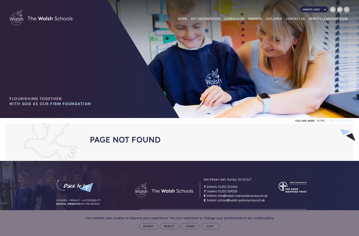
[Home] (41, 17)
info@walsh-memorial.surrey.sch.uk (242, 196)
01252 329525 (227, 191)
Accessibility (92, 200)
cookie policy (264, 218)
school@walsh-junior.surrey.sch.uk (241, 200)
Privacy (75, 200)
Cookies (61, 200)
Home (321, 120)
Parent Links (311, 9)
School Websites (68, 203)
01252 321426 (227, 187)
